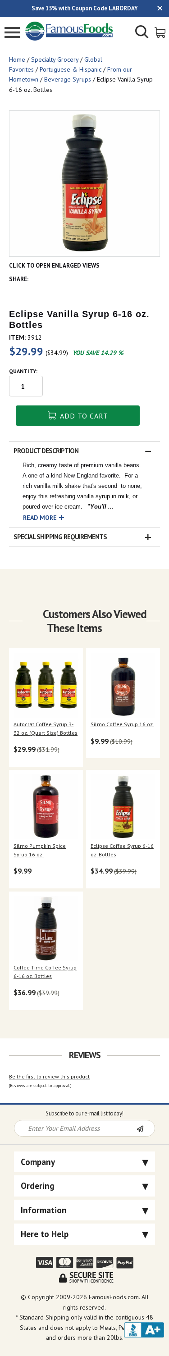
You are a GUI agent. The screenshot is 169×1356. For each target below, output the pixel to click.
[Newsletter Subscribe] (146, 1129)
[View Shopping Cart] (161, 32)
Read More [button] (40, 518)
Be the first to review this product (49, 1076)
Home (17, 59)
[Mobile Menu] (12, 33)
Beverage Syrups (67, 79)
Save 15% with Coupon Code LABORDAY (85, 8)
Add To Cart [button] (83, 415)
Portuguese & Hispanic (70, 69)
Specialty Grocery (54, 59)
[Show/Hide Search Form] (142, 33)
